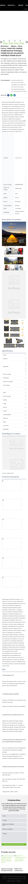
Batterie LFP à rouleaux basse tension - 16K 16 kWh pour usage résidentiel (20, 870)
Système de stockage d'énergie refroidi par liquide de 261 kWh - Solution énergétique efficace (7, 870)
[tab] (14, 99)
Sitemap (18, 881)
